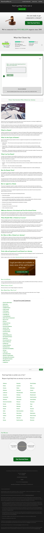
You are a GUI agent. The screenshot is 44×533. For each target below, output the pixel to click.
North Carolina (20, 420)
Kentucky (18, 383)
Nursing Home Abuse (7, 336)
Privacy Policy (24, 473)
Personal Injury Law (7, 340)
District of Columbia (7, 401)
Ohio (31, 385)
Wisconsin (32, 417)
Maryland (19, 390)
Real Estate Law (6, 346)
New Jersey (19, 413)
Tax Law (4, 350)
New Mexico (19, 415)
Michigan (18, 394)
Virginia (31, 410)
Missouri (18, 401)
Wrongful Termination (7, 358)
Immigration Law (6, 329)
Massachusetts (20, 392)
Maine (18, 387)
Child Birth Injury (6, 307)
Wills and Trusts (6, 360)
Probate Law (5, 343)
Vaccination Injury (7, 353)
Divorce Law (5, 319)
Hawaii (4, 408)
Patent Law (5, 338)
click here (19, 524)
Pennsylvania (33, 392)
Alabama (5, 383)
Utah (31, 406)
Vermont (32, 408)
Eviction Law (5, 324)
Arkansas (5, 390)
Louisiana (19, 385)
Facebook (23, 474)
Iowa (4, 417)
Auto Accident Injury (7, 302)
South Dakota (33, 399)
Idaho (4, 410)
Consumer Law (6, 312)
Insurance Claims (6, 331)
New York (19, 417)
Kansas (4, 420)
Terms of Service (17, 484)
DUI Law (5, 321)
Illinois (4, 413)
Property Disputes (7, 345)
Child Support (6, 311)
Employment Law (6, 323)
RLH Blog (40, 1)
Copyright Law (6, 314)
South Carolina (33, 397)
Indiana (4, 415)
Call (22, 272)
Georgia (4, 406)
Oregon (31, 390)
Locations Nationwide (26, 1)
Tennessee (32, 401)
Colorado (5, 394)
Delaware (5, 399)
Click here (28, 522)
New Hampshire (20, 410)
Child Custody (6, 309)
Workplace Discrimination (8, 357)
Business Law (6, 305)
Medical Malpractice (7, 334)
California (5, 392)
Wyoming (32, 420)
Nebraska (19, 406)
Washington (32, 413)
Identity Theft (6, 328)
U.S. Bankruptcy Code (37, 528)
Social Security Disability (8, 348)
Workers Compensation (8, 355)
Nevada (18, 408)
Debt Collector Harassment (9, 317)
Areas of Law (34, 1)
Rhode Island (33, 394)
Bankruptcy (5, 304)
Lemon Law (5, 333)
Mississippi (19, 399)
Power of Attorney (7, 341)
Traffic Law (5, 352)
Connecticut (5, 397)
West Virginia (33, 415)
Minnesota (19, 397)
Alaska (4, 385)
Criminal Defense (6, 316)
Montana (18, 404)
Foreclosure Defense (7, 326)
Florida (4, 404)
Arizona (4, 387)
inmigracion (5, 362)
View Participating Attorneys (30, 495)
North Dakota (33, 383)
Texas (31, 404)
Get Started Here (33, 23)
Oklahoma (32, 387)
